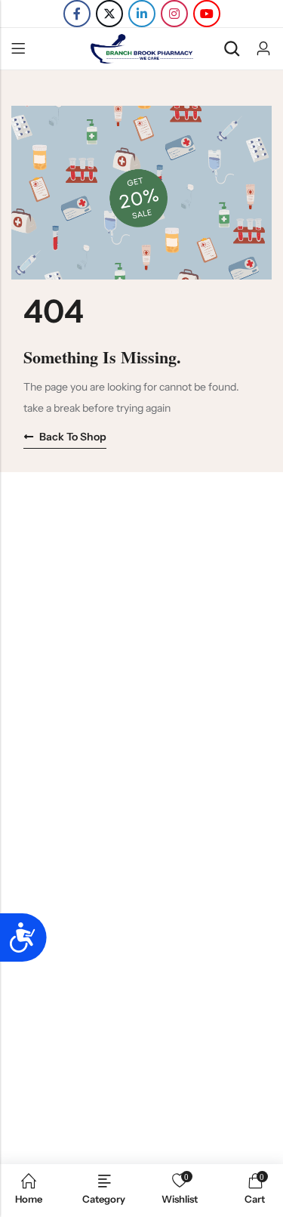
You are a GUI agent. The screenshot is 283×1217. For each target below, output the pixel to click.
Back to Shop (72, 436)
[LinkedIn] (141, 13)
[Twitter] (109, 13)
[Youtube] (206, 13)
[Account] (263, 49)
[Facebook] (77, 13)
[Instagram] (174, 13)
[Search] (231, 49)
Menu (18, 49)
